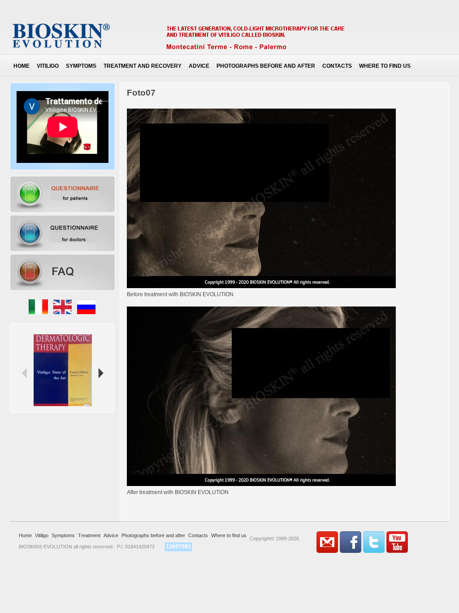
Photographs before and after (266, 66)
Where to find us (385, 66)
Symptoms (81, 66)
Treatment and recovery (143, 66)
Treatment (89, 535)
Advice (199, 66)
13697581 (178, 546)
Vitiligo (48, 66)
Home (21, 66)
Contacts (337, 66)
